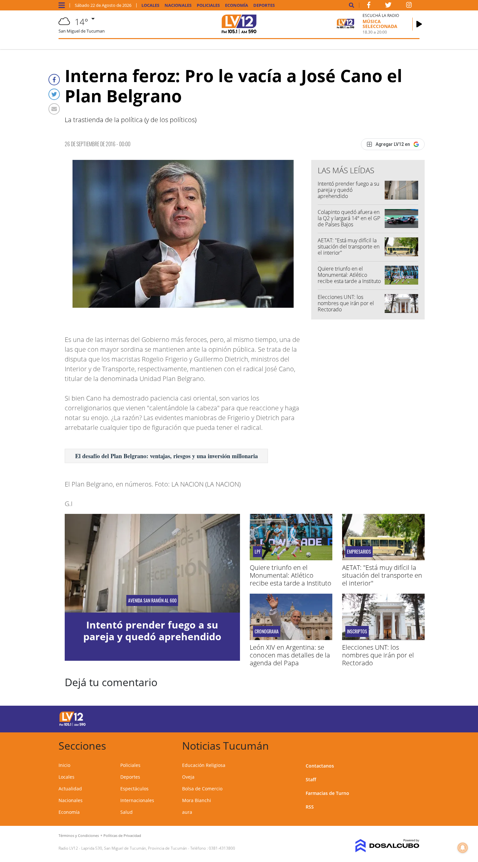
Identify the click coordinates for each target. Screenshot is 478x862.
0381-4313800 (222, 848)
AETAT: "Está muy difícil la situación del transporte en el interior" (348, 246)
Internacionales (137, 800)
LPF (257, 551)
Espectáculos (134, 788)
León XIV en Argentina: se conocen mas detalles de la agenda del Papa (290, 655)
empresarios (359, 551)
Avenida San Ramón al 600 (152, 600)
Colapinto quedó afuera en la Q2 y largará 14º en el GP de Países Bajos (349, 218)
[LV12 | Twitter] (388, 6)
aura (187, 812)
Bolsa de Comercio (202, 788)
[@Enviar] (54, 109)
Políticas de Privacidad (122, 835)
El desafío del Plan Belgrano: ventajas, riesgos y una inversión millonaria (166, 456)
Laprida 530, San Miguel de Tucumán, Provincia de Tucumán (134, 848)
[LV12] (72, 724)
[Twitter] (54, 94)
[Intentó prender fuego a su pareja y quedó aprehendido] (152, 563)
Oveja (188, 777)
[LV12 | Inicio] (412, 745)
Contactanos (320, 766)
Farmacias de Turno (327, 793)
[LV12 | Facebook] (368, 6)
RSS (310, 807)
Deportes (264, 5)
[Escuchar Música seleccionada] (419, 24)
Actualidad (70, 788)
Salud (126, 812)
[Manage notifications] (463, 847)
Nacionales (178, 5)
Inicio (64, 765)
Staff (311, 779)
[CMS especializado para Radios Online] (378, 845)
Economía (236, 5)
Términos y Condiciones (79, 835)
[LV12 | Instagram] (409, 6)
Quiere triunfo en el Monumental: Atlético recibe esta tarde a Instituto (349, 275)
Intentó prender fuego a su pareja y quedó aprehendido (348, 190)
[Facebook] (54, 79)
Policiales (208, 5)
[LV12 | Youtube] (374, 718)
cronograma (267, 631)
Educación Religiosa (203, 765)
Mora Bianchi (196, 800)
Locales (150, 5)
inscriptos (357, 631)
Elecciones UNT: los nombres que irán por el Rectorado (346, 303)
